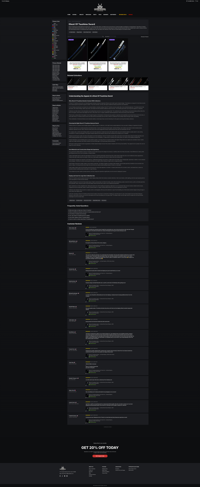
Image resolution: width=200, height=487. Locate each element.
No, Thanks (100, 255)
